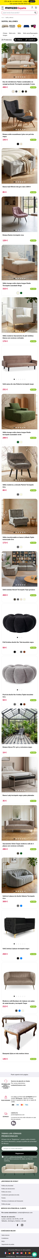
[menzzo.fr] (5, 1253)
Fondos (4, 1198)
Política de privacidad (7, 1185)
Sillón (19, 33)
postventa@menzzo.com (17, 1114)
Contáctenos (5, 1238)
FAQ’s (3, 1241)
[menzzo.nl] (17, 1253)
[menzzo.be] (25, 1253)
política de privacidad (16, 1157)
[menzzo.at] (21, 1253)
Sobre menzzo (5, 1235)
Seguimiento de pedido (8, 1244)
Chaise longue (5, 34)
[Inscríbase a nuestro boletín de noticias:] (20, 1148)
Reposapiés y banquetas (34, 35)
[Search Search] (35, 12)
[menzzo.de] (9, 1253)
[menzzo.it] (13, 1253)
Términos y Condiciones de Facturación (12, 1201)
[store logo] (18, 8)
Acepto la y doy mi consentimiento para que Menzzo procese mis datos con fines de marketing (20, 1159)
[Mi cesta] (36, 7)
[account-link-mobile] (32, 7)
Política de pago (6, 1204)
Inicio (3, 17)
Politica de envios (6, 1192)
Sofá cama (26, 33)
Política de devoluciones (8, 1188)
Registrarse (20, 1153)
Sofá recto (12, 33)
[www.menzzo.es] (29, 1253)
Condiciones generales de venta (10, 1195)
